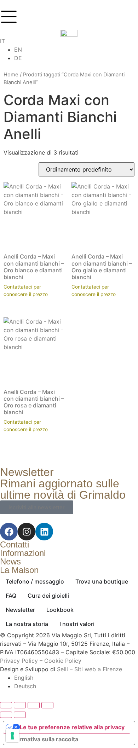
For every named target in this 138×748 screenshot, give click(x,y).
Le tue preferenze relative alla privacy (72, 727)
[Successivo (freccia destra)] (20, 715)
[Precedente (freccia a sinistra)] (6, 715)
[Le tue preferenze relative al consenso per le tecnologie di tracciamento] (12, 735)
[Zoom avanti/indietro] (6, 705)
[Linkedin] (44, 531)
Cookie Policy (62, 660)
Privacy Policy (19, 660)
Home (11, 74)
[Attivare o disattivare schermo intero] (20, 705)
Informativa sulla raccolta (43, 739)
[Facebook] (9, 531)
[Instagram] (26, 531)
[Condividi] (34, 705)
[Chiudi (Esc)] (47, 705)
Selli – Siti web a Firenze (89, 669)
